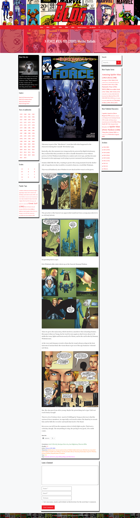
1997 (33, 139)
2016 (33, 152)
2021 (21, 157)
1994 (33, 136)
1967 (21, 120)
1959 (21, 114)
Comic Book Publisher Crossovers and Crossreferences (28, 196)
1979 (21, 128)
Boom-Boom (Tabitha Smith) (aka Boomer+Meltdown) (75, 450)
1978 (33, 125)
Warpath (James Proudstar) (58, 453)
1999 (25, 141)
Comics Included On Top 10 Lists (29, 198)
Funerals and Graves (50, 457)
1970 (33, 120)
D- (34, 177)
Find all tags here (24, 103)
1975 (21, 125)
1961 (29, 114)
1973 (29, 122)
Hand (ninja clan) (84, 451)
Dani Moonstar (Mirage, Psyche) (57, 451)
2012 (33, 149)
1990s (66, 27)
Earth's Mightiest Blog (61, 515)
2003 (29, 144)
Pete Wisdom (92, 451)
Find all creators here (25, 99)
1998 (21, 141)
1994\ (21, 139)
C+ (47, 446)
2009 (21, 149)
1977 (29, 125)
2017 (21, 155)
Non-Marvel (93, 27)
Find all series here (24, 101)
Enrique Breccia (63, 444)
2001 (21, 144)
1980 (25, 128)
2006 (25, 147)
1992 (25, 136)
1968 (25, 120)
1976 (25, 125)
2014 (25, 152)
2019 (29, 155)
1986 (33, 130)
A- (34, 169)
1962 (33, 114)
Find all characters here (26, 97)
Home (41, 27)
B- (34, 172)
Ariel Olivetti (52, 444)
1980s (60, 27)
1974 (33, 122)
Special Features (82, 27)
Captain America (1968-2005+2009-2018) (110, 82)
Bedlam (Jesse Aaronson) (54, 450)
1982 (33, 128)
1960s (47, 27)
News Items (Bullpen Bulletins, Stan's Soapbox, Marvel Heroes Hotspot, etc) (28, 211)
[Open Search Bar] (99, 27)
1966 (33, 117)
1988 (25, 133)
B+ (22, 172)
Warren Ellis (82, 444)
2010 (25, 149)
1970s (54, 27)
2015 (29, 152)
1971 (21, 122)
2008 (33, 147)
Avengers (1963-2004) (110, 80)
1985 (29, 130)
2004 (33, 144)
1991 (21, 136)
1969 (29, 120)
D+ (22, 177)
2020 (33, 155)
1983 (21, 130)
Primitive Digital (84, 515)
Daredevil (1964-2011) (110, 84)
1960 (25, 114)
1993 (29, 136)
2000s (72, 27)
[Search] (118, 63)
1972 (25, 122)
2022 (25, 157)
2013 (21, 152)
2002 (25, 144)
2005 (21, 147)
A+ (22, 169)
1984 (25, 130)
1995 (25, 139)
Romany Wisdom (46, 453)
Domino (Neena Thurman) (73, 451)
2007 (29, 147)
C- (34, 174)
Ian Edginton (73, 444)
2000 (46, 455)
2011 (29, 149)
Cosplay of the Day (24, 201)
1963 (21, 117)
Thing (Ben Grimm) (109, 132)
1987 (21, 133)
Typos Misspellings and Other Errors (65, 457)
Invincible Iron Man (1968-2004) (110, 94)
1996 (29, 139)
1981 (29, 128)
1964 (25, 117)
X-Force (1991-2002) (50, 448)
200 (29, 141)
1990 (33, 133)
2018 (25, 155)
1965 (29, 117)
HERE (34, 87)
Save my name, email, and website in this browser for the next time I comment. (70, 502)
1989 (29, 133)
